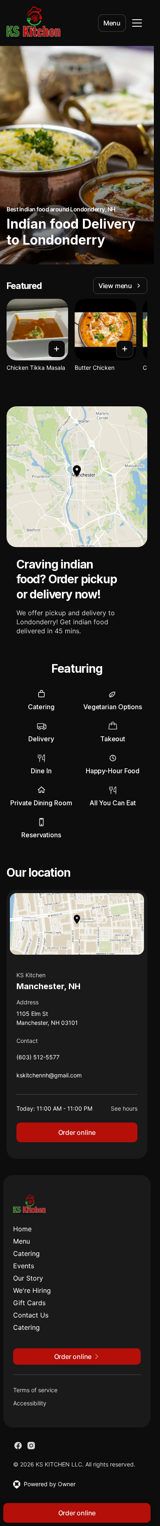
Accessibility (29, 1403)
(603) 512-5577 (37, 1059)
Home (22, 1229)
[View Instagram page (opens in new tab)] (31, 1445)
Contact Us (30, 1315)
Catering (26, 1253)
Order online (77, 1132)
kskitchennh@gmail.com (49, 1077)
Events (23, 1266)
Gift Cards (29, 1303)
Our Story (28, 1278)
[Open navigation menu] (137, 23)
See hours (124, 1108)
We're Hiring (32, 1290)
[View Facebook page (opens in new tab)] (18, 1445)
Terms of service (35, 1389)
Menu (112, 23)
